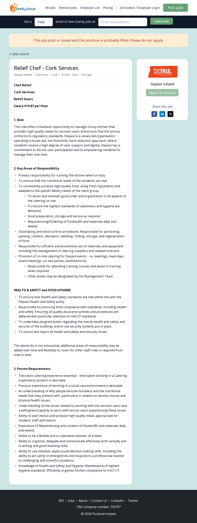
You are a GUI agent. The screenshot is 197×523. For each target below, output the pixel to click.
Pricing (108, 8)
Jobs (71, 501)
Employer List (90, 8)
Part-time (42, 74)
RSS (61, 501)
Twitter (133, 501)
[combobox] (44, 22)
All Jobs (50, 8)
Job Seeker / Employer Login (140, 8)
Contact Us (99, 501)
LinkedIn (117, 501)
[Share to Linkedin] (162, 114)
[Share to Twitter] (170, 114)
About (82, 501)
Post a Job (175, 8)
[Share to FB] (154, 114)
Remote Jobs (68, 8)
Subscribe (161, 21)
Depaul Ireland (23, 74)
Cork (55, 74)
